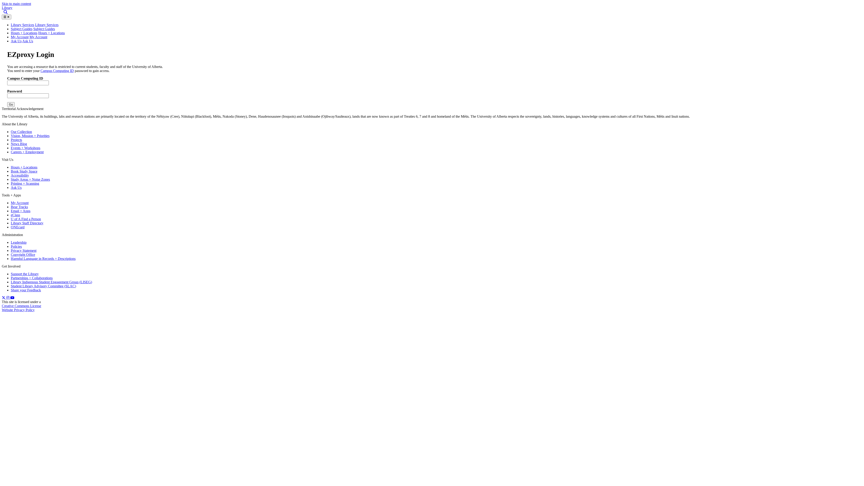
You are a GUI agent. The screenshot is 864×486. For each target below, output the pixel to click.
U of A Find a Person (26, 219)
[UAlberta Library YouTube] (12, 298)
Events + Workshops (25, 148)
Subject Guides (21, 29)
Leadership (19, 242)
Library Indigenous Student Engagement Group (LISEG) (51, 282)
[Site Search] (6, 12)
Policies (16, 246)
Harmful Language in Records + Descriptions (43, 259)
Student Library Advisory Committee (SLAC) (43, 286)
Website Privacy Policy (18, 310)
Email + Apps (20, 211)
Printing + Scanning (25, 183)
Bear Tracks (19, 207)
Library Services (46, 25)
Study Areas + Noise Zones (30, 179)
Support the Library (25, 274)
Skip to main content (16, 4)
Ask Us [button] (27, 41)
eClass (15, 215)
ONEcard (18, 227)
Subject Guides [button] (44, 29)
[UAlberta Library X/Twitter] (4, 298)
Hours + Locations (24, 33)
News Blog (19, 144)
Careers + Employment (27, 152)
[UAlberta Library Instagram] (8, 298)
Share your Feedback (26, 290)
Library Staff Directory (27, 223)
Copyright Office (23, 254)
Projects (16, 140)
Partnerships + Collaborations (32, 278)
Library (7, 8)
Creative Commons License (21, 306)
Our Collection (21, 132)
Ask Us (16, 41)
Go (11, 104)
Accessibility (20, 175)
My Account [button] (38, 37)
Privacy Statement (23, 250)
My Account (20, 37)
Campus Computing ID (57, 71)
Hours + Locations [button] (51, 33)
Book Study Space (24, 171)
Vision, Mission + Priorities (30, 136)
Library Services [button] (22, 25)
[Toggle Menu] (6, 17)
